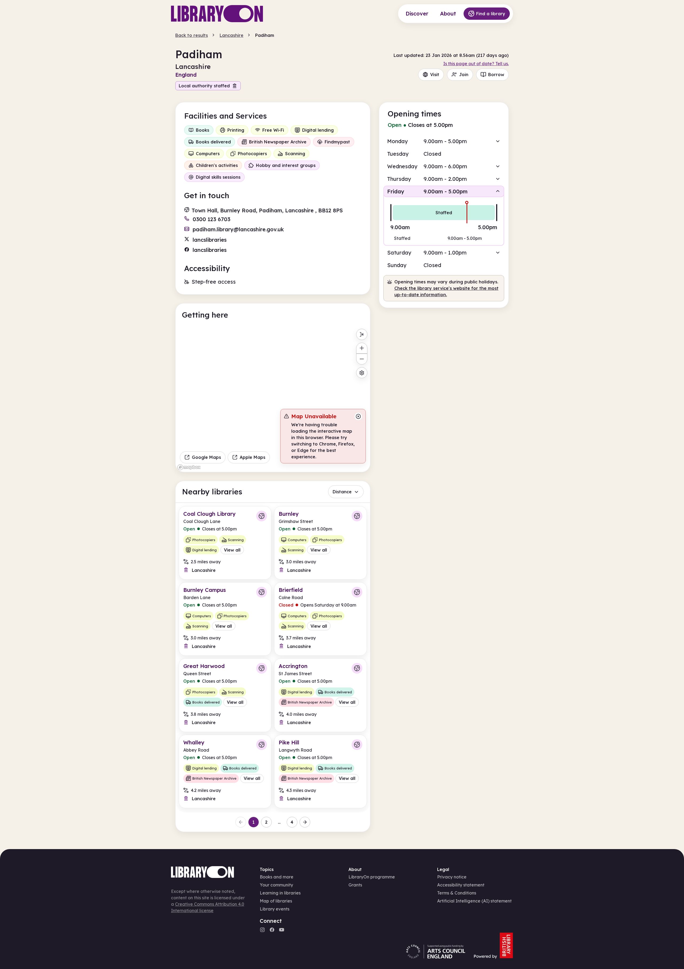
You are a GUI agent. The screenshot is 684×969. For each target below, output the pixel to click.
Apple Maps (252, 457)
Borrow (496, 74)
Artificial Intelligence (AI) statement (474, 901)
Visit (434, 74)
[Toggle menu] (361, 334)
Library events (274, 909)
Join (463, 74)
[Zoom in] (361, 348)
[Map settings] (361, 372)
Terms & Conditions (456, 893)
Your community (276, 885)
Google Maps (206, 457)
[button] (444, 141)
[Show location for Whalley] (261, 744)
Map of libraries (276, 901)
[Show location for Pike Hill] (357, 744)
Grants (355, 885)
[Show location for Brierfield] (357, 592)
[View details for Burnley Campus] (225, 619)
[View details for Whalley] (225, 771)
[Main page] (217, 13)
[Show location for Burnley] (357, 516)
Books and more (276, 877)
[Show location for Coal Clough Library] (261, 516)
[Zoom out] (361, 359)
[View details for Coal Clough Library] (225, 542)
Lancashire (231, 35)
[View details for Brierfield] (320, 619)
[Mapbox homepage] (189, 467)
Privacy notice (452, 877)
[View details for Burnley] (320, 542)
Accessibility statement (460, 885)
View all (232, 550)
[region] (273, 399)
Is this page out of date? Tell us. (476, 63)
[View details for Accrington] (320, 695)
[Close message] (358, 416)
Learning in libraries (280, 893)
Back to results (191, 35)
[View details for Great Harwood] (225, 695)
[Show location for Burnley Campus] (261, 592)
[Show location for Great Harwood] (261, 668)
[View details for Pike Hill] (320, 771)
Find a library (490, 13)
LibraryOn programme (371, 877)
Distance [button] (342, 491)
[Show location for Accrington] (357, 668)
